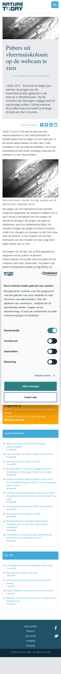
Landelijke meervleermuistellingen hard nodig (29, 565)
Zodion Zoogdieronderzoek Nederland (30, 75)
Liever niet (30, 397)
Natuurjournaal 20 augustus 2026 (23, 513)
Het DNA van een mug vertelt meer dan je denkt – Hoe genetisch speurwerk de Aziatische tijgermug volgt (31, 496)
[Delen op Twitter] (46, 125)
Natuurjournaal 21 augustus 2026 (23, 461)
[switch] (52, 340)
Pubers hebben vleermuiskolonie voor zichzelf (29, 590)
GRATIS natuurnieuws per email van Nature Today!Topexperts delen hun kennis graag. (29, 414)
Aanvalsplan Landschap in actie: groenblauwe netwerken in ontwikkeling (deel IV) (29, 536)
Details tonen (42, 375)
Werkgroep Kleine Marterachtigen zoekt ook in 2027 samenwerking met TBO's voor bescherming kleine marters (31, 482)
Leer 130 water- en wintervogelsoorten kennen (29, 454)
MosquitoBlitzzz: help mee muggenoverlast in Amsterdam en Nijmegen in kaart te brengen (29, 470)
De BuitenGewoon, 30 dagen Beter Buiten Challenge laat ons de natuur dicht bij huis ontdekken (27, 524)
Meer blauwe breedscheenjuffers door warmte (29, 506)
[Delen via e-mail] (55, 125)
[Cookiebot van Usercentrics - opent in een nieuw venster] (43, 274)
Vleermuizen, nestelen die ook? (21, 572)
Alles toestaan (30, 386)
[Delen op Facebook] (42, 125)
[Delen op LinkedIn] (51, 125)
